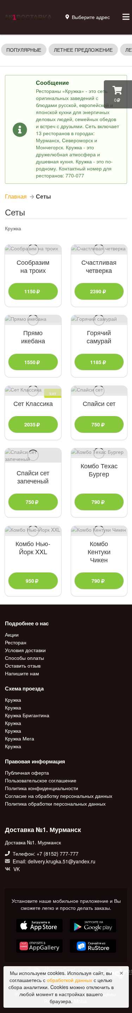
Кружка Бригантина (27, 715)
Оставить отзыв (22, 665)
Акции (12, 635)
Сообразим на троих (33, 266)
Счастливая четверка (99, 266)
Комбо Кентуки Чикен (99, 551)
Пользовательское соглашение (40, 780)
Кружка (13, 700)
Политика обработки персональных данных (55, 803)
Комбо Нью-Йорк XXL (32, 547)
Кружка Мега (19, 738)
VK (16, 868)
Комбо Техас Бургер (99, 470)
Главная (16, 196)
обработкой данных (70, 979)
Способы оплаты (24, 657)
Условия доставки (25, 650)
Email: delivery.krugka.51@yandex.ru (53, 861)
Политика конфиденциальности (41, 788)
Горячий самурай (99, 337)
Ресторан (15, 642)
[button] (40, 953)
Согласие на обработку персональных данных (58, 795)
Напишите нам (22, 673)
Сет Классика (33, 403)
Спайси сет (99, 403)
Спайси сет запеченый (33, 477)
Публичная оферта (27, 773)
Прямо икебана (33, 337)
